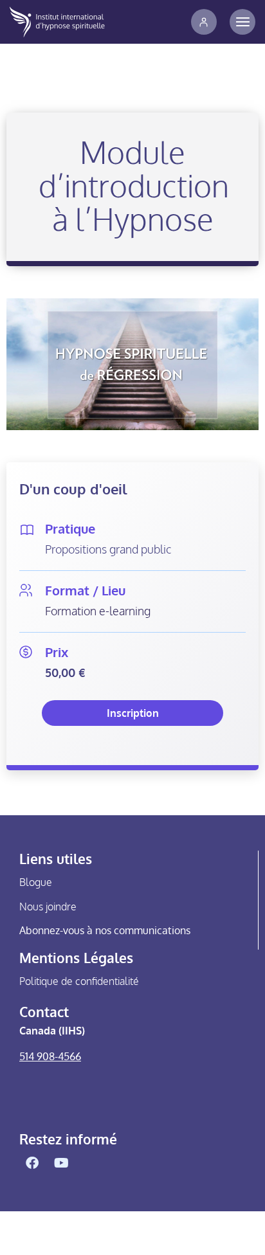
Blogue (35, 882)
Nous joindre (48, 906)
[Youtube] (61, 1163)
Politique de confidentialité (79, 981)
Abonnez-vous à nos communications (104, 930)
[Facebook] (32, 1163)
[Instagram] (90, 1163)
